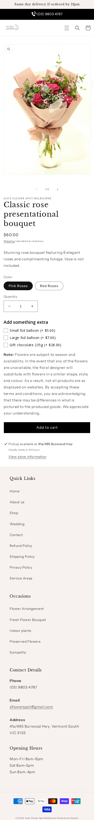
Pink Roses (18, 286)
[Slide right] (57, 189)
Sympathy (18, 652)
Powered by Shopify (68, 818)
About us (17, 502)
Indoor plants (20, 630)
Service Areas (21, 578)
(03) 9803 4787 (49, 14)
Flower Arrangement (27, 608)
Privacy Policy (21, 567)
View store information (27, 457)
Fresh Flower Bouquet (28, 620)
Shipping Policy (22, 556)
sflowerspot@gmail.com (31, 706)
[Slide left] (36, 189)
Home (15, 491)
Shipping (9, 241)
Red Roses (49, 286)
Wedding (17, 524)
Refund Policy (21, 546)
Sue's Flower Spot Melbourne (41, 818)
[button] (66, 28)
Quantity (10, 296)
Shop (14, 513)
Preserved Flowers (25, 641)
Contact (16, 535)
